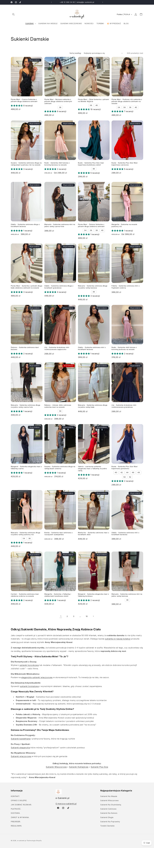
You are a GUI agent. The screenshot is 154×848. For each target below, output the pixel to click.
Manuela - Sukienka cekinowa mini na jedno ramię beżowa (127, 595)
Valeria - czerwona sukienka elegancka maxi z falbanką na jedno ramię (92, 469)
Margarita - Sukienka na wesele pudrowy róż (124, 225)
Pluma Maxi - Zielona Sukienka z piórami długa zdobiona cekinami (91, 225)
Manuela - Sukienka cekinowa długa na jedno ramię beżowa (92, 287)
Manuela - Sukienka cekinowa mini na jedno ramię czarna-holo (59, 225)
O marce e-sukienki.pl (66, 803)
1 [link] (60, 616)
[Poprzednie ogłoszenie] (51, 2)
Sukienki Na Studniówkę (110, 805)
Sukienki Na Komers (108, 813)
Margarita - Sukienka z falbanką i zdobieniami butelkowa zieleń (57, 595)
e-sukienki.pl (21, 840)
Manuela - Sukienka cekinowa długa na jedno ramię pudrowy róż (25, 534)
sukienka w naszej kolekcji (118, 639)
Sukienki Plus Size (99, 767)
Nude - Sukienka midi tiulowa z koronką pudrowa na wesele (124, 348)
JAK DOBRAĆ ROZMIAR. (21, 805)
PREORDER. (16, 822)
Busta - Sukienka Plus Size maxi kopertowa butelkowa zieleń (91, 164)
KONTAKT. (15, 796)
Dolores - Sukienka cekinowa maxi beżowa (25, 348)
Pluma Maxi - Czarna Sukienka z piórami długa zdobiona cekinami (24, 100)
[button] (13, 14)
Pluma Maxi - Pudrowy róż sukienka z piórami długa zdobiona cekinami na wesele (127, 101)
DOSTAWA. (15, 813)
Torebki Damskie (107, 826)
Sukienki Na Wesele (108, 796)
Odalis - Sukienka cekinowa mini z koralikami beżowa (92, 348)
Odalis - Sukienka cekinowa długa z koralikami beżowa (25, 225)
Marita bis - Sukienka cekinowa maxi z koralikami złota (93, 534)
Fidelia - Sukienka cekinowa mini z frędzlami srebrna (126, 287)
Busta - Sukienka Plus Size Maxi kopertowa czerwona (125, 164)
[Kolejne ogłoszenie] (102, 2)
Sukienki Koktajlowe (78, 767)
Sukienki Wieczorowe (56, 767)
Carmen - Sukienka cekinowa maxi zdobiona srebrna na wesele (25, 595)
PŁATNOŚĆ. (16, 809)
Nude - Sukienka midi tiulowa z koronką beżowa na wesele (57, 164)
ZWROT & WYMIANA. (20, 817)
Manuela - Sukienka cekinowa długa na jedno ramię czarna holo (25, 406)
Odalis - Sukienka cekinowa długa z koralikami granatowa (58, 287)
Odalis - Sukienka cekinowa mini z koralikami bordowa (125, 534)
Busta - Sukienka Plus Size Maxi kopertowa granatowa (125, 467)
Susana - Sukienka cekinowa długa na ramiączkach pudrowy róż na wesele (26, 164)
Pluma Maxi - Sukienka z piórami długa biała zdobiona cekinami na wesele (26, 287)
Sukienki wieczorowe (21, 756)
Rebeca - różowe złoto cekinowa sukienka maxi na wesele (57, 406)
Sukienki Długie (106, 817)
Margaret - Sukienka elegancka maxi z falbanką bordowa (93, 595)
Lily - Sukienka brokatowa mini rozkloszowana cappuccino (56, 348)
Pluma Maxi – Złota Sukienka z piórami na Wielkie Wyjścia (93, 100)
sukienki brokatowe (29, 686)
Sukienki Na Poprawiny (110, 822)
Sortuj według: (76, 53)
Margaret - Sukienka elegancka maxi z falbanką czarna (26, 467)
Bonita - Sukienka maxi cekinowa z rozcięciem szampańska (58, 534)
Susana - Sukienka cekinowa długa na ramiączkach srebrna (59, 467)
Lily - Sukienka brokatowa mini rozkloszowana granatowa (124, 406)
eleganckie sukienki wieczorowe (37, 677)
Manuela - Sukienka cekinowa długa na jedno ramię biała (92, 406)
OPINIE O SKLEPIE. (19, 800)
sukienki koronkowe (29, 665)
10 (87, 616)
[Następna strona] (93, 616)
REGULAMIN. (16, 826)
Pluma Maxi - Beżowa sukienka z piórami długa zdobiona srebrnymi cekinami (58, 101)
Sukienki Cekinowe (108, 809)
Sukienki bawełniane (20, 739)
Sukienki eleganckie (20, 747)
